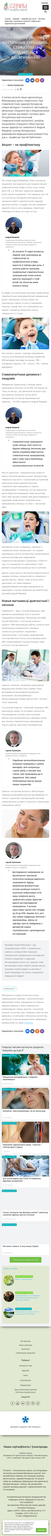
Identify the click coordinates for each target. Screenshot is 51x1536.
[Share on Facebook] (27, 80)
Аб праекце (26, 1341)
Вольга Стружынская (16, 85)
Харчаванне (25, 1380)
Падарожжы (25, 1385)
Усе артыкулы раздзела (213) (25, 1260)
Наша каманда (25, 1345)
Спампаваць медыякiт (25, 1353)
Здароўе (25, 1370)
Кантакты (25, 1349)
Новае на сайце (10, 1268)
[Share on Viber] (42, 80)
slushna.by (28, 1023)
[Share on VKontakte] (32, 80)
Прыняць (41, 1530)
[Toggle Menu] (45, 7)
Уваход (44, 2)
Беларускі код (25, 1366)
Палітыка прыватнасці (25, 1392)
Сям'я (25, 1375)
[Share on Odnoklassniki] (37, 80)
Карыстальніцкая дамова (25, 1389)
